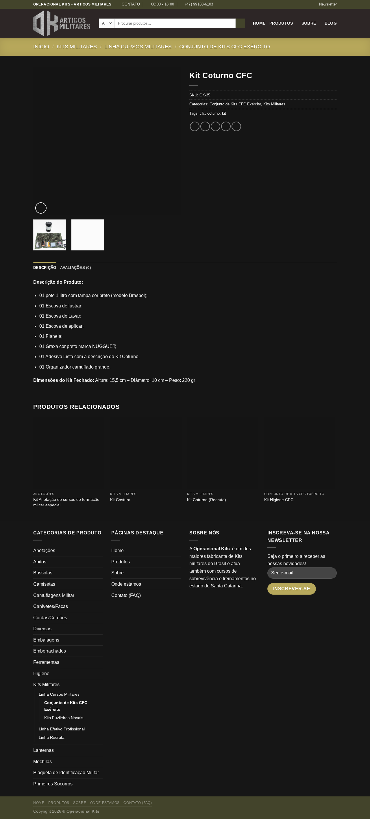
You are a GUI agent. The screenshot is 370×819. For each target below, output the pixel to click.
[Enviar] (240, 23)
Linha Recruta (51, 737)
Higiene (41, 673)
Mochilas (42, 761)
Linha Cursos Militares (138, 46)
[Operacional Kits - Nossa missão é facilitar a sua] (61, 23)
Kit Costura (120, 499)
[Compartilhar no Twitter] (205, 126)
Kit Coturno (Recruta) (206, 499)
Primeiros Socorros (53, 783)
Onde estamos (126, 584)
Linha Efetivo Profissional (62, 729)
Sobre (308, 23)
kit (224, 113)
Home (259, 23)
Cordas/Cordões (50, 617)
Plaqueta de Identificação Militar (66, 772)
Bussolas (42, 572)
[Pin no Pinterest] (226, 126)
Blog (331, 23)
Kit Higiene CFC (278, 499)
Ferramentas (46, 662)
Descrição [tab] (44, 267)
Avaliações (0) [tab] (75, 267)
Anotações (44, 550)
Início (41, 46)
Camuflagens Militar (53, 595)
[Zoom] (41, 208)
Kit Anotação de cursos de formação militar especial (66, 502)
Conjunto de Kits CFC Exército (224, 46)
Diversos (42, 628)
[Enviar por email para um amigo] (215, 126)
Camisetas (44, 584)
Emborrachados (49, 650)
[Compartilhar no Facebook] (194, 126)
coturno (213, 113)
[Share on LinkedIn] (236, 126)
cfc (202, 113)
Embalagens (46, 639)
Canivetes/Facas (50, 606)
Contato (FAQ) (126, 595)
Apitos (39, 561)
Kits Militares (77, 46)
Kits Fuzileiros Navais (63, 717)
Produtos (281, 23)
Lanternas (43, 750)
